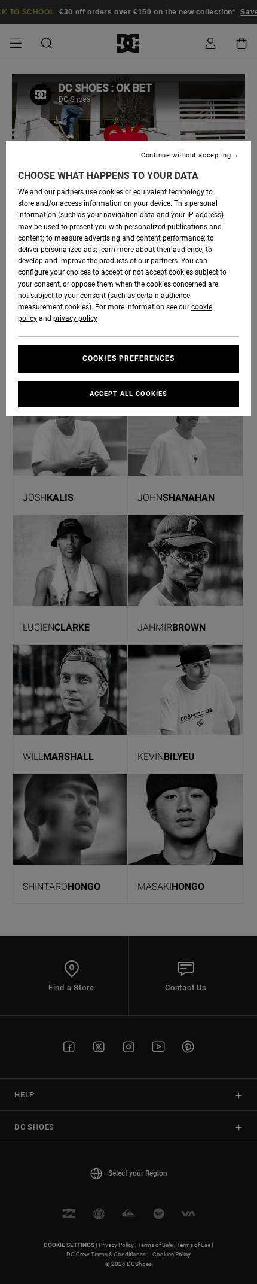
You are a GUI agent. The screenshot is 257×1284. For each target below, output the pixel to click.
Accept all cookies (128, 394)
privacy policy (75, 318)
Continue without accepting (186, 155)
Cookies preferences (128, 358)
